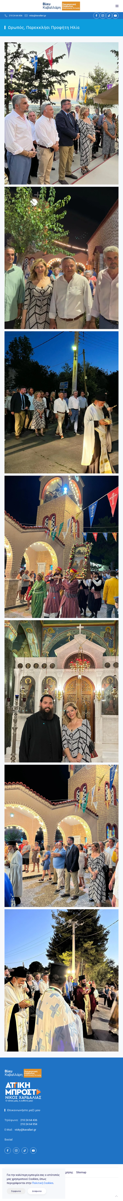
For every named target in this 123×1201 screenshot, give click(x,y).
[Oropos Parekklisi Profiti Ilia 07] (61, 113)
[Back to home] (61, 6)
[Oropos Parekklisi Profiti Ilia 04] (61, 691)
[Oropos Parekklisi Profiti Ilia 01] (61, 258)
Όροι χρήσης (65, 1172)
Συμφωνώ (16, 1191)
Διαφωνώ (37, 1191)
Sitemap (81, 1172)
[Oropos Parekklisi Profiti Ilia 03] (61, 547)
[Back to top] (116, 1196)
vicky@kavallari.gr (37, 15)
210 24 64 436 (15, 15)
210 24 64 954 (28, 1124)
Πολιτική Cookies (42, 1183)
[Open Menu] (117, 6)
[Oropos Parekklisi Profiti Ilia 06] (61, 980)
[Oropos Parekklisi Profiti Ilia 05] (61, 836)
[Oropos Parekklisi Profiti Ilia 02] (61, 402)
